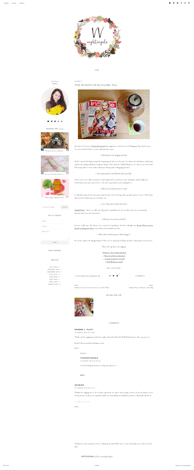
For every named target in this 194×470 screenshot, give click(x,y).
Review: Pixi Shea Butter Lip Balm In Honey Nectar (55, 174)
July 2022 (55, 274)
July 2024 (55, 267)
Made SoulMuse (183, 465)
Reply (77, 348)
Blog (14, 3)
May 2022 (55, 279)
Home (6, 3)
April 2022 (54, 282)
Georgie (79, 385)
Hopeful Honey (80, 210)
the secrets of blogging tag (88, 276)
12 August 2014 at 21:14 (85, 388)
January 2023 (54, 269)
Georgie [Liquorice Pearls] (115, 259)
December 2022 (54, 272)
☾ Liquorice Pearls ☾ (83, 402)
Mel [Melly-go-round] (114, 262)
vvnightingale (89, 358)
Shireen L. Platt (84, 329)
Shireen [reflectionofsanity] (114, 256)
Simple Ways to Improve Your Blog (141, 286)
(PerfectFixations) (98, 146)
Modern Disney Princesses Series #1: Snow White (92, 286)
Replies (83, 353)
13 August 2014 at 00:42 (90, 361)
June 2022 (54, 277)
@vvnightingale (106, 456)
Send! (55, 242)
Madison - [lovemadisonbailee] (114, 253)
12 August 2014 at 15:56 (85, 332)
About (22, 3)
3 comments (140, 276)
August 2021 (54, 284)
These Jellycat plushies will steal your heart (55, 197)
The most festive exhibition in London (55, 151)
